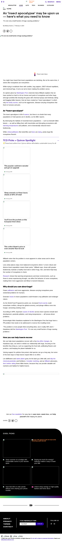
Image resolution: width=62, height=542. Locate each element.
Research (6, 276)
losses (12, 297)
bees (33, 132)
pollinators (11, 290)
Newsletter (12, 5)
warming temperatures (10, 125)
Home (21, 5)
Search (51, 2)
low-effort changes (43, 341)
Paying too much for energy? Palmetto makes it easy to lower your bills (45, 461)
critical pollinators (13, 132)
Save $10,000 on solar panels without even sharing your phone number (16, 488)
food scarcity (43, 303)
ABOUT (6, 519)
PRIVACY (7, 521)
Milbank (47, 361)
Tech (33, 5)
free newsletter (17, 414)
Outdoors (50, 5)
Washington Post (22, 93)
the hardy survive (12, 102)
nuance (26, 114)
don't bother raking (9, 363)
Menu (58, 2)
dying (40, 132)
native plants (20, 358)
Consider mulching (32, 361)
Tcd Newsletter (28, 520)
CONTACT (8, 527)
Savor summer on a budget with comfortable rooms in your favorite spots (17, 461)
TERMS (6, 524)
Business (41, 5)
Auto (27, 5)
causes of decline (28, 312)
